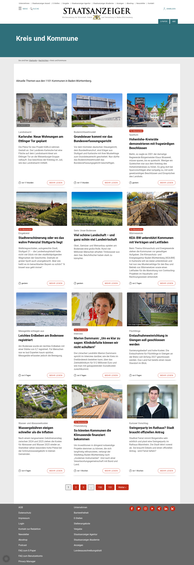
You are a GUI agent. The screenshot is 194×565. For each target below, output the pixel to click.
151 (110, 487)
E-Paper (163, 21)
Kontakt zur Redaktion (29, 529)
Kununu (172, 508)
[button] (6, 558)
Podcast (22, 545)
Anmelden (171, 9)
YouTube (152, 508)
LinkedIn (166, 508)
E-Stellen (56, 3)
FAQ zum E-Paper (27, 550)
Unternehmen (24, 3)
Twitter (138, 508)
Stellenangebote (82, 523)
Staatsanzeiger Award (41, 3)
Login (21, 523)
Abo (174, 21)
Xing (159, 508)
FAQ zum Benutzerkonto (30, 556)
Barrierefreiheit (81, 512)
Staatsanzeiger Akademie (103, 3)
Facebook (131, 508)
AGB (20, 507)
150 (100, 487)
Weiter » (122, 487)
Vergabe (65, 3)
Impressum (24, 518)
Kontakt (151, 3)
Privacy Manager (26, 561)
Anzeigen (120, 3)
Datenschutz (24, 512)
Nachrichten (43, 60)
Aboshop (130, 3)
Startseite (33, 60)
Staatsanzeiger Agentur (81, 3)
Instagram (145, 508)
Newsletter (140, 3)
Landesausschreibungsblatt (88, 550)
